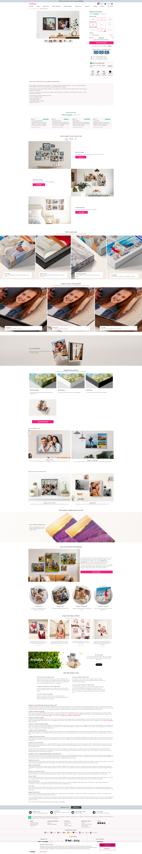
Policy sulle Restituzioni (85, 827)
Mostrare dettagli (43, 851)
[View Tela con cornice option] (76, 348)
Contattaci (83, 823)
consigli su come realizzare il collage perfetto (70, 715)
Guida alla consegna (34, 824)
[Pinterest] (102, 823)
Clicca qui (110, 65)
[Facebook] (100, 823)
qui (63, 802)
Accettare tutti (107, 844)
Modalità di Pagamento (34, 823)
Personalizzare (107, 848)
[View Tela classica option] (62, 348)
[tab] (45, 41)
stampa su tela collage (46, 715)
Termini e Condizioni (68, 825)
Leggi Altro (44, 125)
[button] (101, 35)
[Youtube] (104, 823)
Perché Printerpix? (67, 823)
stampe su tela (33, 706)
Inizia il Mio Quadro (96, 572)
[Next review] (112, 123)
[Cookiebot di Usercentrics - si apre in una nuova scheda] (32, 852)
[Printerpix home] (32, 4)
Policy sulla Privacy (84, 825)
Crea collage (81, 212)
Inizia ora (81, 157)
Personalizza (39, 184)
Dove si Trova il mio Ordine (86, 824)
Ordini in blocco (33, 825)
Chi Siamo (66, 824)
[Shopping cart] (112, 4)
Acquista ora (76, 807)
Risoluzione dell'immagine (52, 824)
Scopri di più (99, 664)
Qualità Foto (49, 823)
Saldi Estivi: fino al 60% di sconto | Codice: (71, 1)
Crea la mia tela (43, 422)
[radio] (93, 19)
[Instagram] (98, 823)
